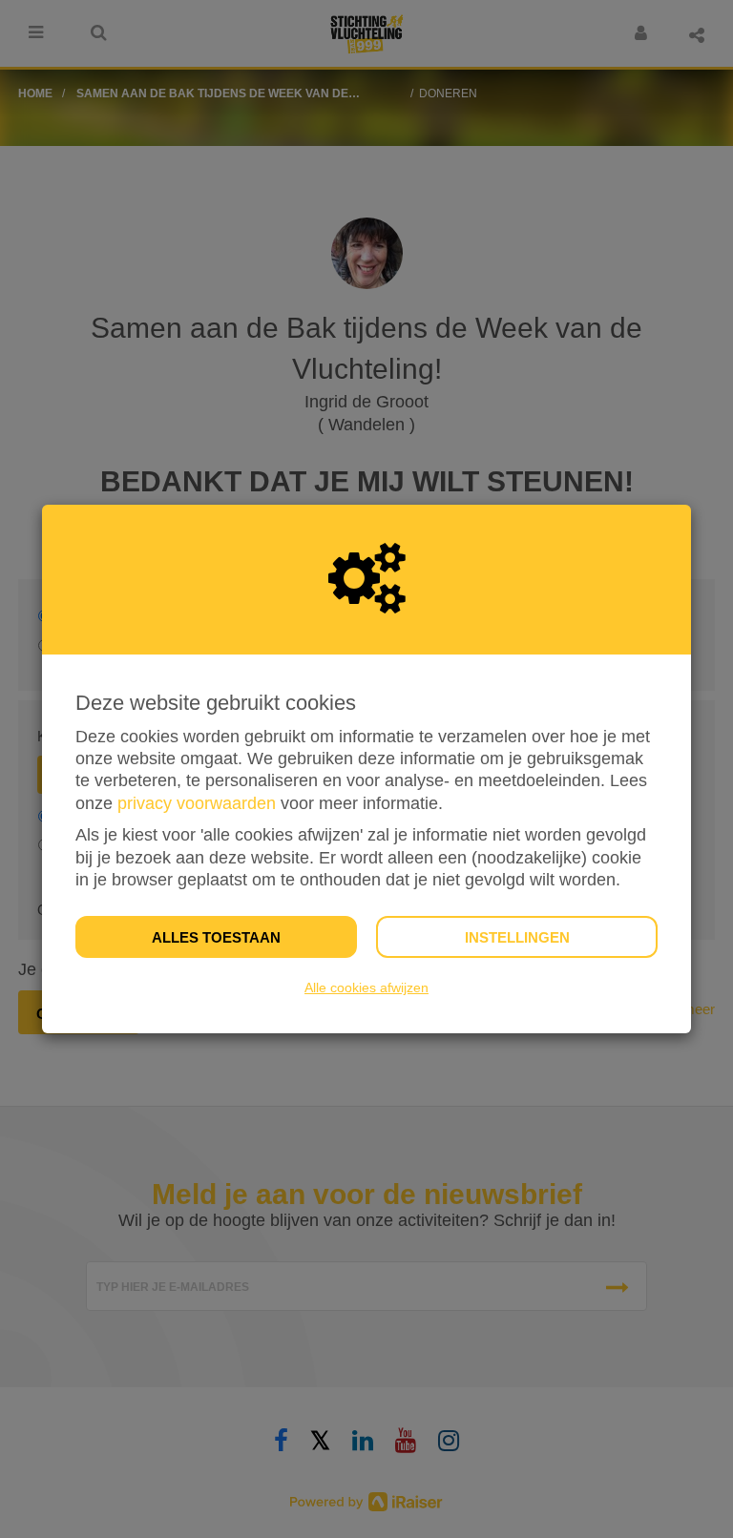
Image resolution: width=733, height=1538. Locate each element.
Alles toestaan (216, 937)
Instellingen (517, 937)
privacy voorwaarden (196, 803)
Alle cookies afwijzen (366, 987)
